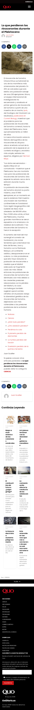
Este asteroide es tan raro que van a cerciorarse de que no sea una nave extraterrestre (23, 542)
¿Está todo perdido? (16, 322)
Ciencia (11, 318)
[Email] (24, 46)
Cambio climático (7, 624)
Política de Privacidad (9, 645)
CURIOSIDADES (6, 619)
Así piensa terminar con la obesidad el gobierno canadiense (23, 437)
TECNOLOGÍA (6, 614)
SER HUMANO (6, 604)
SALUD (4, 607)
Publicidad (5, 650)
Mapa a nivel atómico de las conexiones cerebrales (10, 436)
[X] (9, 46)
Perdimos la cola (15, 329)
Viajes (4, 622)
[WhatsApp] (14, 46)
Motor (4, 629)
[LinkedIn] (19, 46)
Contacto (5, 640)
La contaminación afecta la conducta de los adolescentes (23, 488)
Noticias (11, 314)
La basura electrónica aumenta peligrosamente (9, 536)
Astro (4, 627)
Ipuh (25, 110)
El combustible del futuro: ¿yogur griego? (9, 486)
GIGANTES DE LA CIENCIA (9, 632)
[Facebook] (4, 46)
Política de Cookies (8, 648)
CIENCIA (4, 601)
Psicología (5, 609)
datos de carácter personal (15, 679)
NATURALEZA (6, 612)
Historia (5, 617)
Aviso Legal (6, 643)
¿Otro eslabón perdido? (18, 326)
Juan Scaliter (10, 35)
